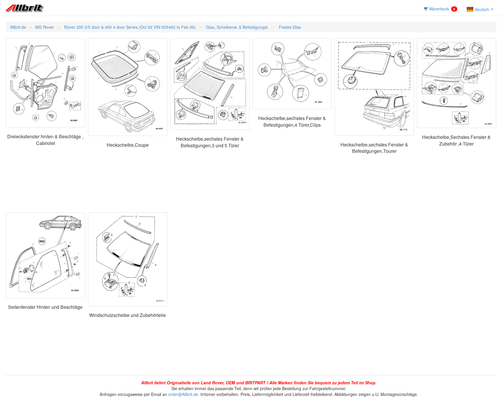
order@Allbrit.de (183, 394)
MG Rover (44, 27)
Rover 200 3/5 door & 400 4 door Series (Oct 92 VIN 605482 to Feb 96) (129, 27)
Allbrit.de (18, 27)
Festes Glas (289, 27)
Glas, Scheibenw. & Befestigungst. (237, 27)
